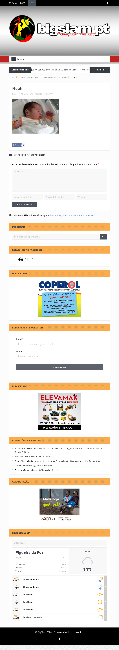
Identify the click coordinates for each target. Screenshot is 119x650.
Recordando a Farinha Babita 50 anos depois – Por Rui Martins (71, 461)
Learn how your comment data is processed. (73, 215)
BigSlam (29, 258)
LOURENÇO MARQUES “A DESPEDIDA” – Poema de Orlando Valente (37, 69)
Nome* (19, 351)
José (16, 456)
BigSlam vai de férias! (42, 465)
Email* (19, 339)
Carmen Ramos (22, 465)
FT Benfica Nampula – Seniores (36, 456)
